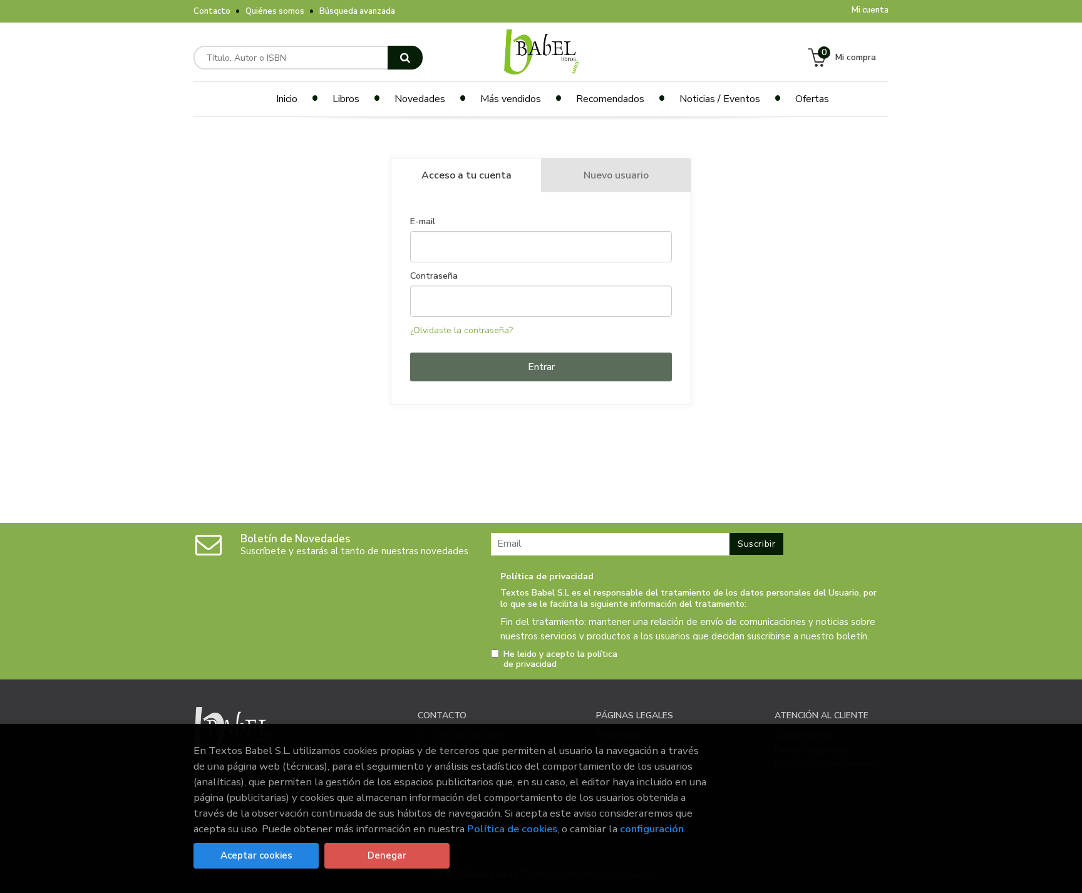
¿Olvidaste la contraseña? (461, 330)
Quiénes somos (274, 11)
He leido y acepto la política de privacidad (560, 659)
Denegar (387, 855)
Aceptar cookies (256, 855)
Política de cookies (512, 829)
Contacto (211, 11)
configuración (652, 829)
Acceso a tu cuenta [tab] (466, 175)
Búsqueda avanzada (357, 11)
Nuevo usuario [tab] (616, 175)
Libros (345, 99)
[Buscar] (405, 58)
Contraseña (434, 276)
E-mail (422, 221)
